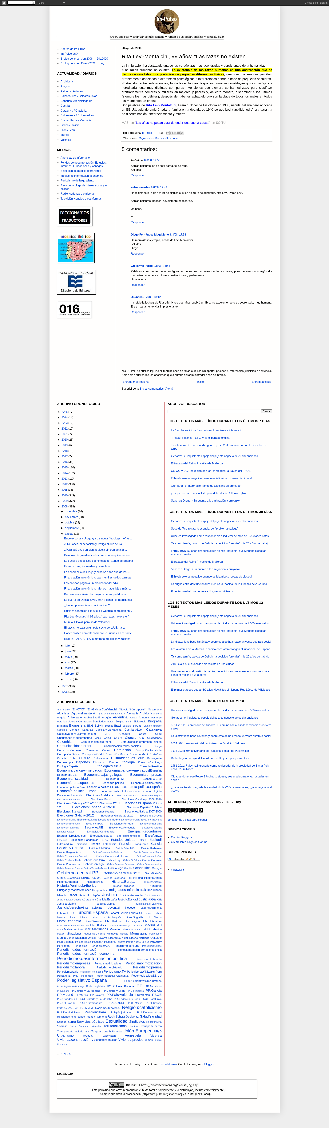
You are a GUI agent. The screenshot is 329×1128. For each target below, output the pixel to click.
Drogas (113, 762)
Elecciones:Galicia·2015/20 (117, 815)
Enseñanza (153, 835)
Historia (138, 877)
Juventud (114, 907)
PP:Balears (63, 991)
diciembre (71, 511)
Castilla (65, 105)
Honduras (155, 885)
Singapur (151, 1022)
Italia (82, 895)
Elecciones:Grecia (151, 815)
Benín (129, 721)
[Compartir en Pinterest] (182, 133)
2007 (64, 686)
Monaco (124, 933)
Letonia (61, 917)
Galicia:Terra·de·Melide (149, 864)
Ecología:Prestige (151, 766)
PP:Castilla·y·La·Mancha (85, 990)
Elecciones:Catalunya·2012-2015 (77, 803)
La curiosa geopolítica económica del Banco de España (98, 560)
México (61, 933)
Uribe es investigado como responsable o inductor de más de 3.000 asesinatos (220, 536)
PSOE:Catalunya (151, 999)
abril (68, 662)
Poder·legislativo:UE (98, 986)
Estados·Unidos (123, 840)
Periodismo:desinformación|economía (85, 953)
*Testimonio (155, 709)
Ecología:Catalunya (150, 762)
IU (88, 895)
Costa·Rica (156, 754)
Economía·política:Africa (146, 782)
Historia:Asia (95, 881)
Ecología (128, 762)
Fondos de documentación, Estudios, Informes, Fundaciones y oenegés (84, 164)
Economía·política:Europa (77, 791)
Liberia (84, 917)
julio (67, 645)
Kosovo (130, 907)
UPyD (158, 1031)
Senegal (62, 1021)
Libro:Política (98, 925)
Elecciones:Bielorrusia (68, 799)
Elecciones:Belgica (152, 795)
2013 (64, 478)
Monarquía (138, 933)
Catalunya (154, 729)
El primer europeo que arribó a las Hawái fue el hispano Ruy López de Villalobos (220, 689)
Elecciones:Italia (87, 819)
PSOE (157, 995)
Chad (158, 734)
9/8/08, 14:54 (162, 265)
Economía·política (112, 782)
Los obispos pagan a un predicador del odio (91, 583)
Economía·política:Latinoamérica (119, 791)
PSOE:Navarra (154, 1003)
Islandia (61, 895)
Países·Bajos (83, 941)
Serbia (72, 1021)
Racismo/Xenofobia (166, 138)
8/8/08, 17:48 (159, 187)
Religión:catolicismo (142, 1007)
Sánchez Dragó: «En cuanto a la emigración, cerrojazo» (205, 500)
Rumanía (101, 1016)
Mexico (157, 929)
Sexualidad (116, 1021)
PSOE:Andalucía (67, 999)
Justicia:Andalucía (131, 895)
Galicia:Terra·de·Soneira (70, 868)
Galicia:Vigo (115, 868)
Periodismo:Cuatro (152, 946)
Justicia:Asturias (153, 895)
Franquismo (141, 844)
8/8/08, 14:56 (152, 160)
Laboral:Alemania (151, 907)
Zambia (158, 1040)
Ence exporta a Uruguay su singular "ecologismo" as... (98, 538)
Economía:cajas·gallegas (103, 774)
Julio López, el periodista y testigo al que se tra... (94, 544)
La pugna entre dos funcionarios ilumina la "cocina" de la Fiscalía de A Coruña (219, 584)
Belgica (120, 721)
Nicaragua (114, 937)
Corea (106, 750)
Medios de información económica (82, 175)
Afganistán (63, 713)
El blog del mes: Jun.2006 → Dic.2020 (84, 58)
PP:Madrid (65, 995)
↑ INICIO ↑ (67, 1053)
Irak (143, 890)
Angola (61, 717)
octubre (70, 522)
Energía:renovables (128, 835)
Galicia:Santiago (93, 864)
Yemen (149, 1040)
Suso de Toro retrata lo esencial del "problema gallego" (204, 528)
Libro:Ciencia (155, 917)
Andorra (157, 713)
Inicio (200, 381)
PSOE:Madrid (135, 1003)
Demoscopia (65, 762)
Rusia (111, 1016)
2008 (64, 506)
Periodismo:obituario (109, 967)
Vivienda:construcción (73, 1040)
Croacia (61, 758)
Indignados (117, 890)
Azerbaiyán (75, 721)
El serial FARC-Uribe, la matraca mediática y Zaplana (97, 638)
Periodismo (80, 945)
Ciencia (130, 738)
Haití (129, 877)
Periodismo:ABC (100, 945)
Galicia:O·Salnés (132, 860)
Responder (138, 175)
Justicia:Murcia (106, 903)
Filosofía (95, 843)
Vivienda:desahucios (104, 1039)
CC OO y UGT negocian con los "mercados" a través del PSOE (211, 470)
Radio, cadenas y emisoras (78, 193)
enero (69, 679)
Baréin (110, 721)
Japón (96, 895)
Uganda (117, 1031)
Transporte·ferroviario (70, 1031)
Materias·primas (120, 929)
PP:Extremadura (135, 991)
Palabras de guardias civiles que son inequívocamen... (98, 555)
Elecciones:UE (94, 827)
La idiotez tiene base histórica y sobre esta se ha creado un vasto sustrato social (221, 641)
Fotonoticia (109, 844)
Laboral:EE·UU (66, 913)
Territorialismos (115, 1026)
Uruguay (88, 1035)
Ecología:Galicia (109, 766)
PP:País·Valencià (119, 995)
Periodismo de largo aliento (77, 180)
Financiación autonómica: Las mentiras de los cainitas (97, 577)
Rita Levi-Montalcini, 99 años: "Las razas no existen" (96, 616)
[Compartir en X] (175, 133)
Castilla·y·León (134, 729)
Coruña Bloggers (181, 837)
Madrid (150, 925)
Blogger (209, 1064)
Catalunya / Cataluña (73, 110)
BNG (90, 725)
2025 (64, 411)
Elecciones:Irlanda (66, 819)
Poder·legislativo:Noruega (70, 986)
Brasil (117, 725)
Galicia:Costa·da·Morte (69, 860)
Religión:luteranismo (149, 1012)
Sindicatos (137, 1021)
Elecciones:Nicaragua (68, 823)
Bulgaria (127, 726)
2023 (64, 422)
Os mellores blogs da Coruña (189, 842)
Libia (94, 917)
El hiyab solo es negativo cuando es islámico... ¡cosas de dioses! (211, 478)
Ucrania (106, 1031)
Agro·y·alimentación (83, 713)
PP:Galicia (154, 990)
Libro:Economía (69, 921)
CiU (141, 737)
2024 (64, 417)
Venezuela (133, 1035)
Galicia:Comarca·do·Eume (112, 856)
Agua (100, 713)
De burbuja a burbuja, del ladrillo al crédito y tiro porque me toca (210, 758)
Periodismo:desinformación (77, 949)
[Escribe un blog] (171, 133)
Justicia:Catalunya (85, 899)
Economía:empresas (146, 774)
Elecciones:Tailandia (68, 827)
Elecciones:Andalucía (99, 795)
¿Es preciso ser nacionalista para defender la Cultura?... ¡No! (209, 493)
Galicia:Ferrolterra (93, 860)
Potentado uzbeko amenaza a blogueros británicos (202, 591)
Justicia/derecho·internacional (79, 907)
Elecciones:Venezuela (122, 827)
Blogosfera (77, 725)
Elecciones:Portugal (121, 823)
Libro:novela (63, 925)
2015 (64, 467)
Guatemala (73, 877)
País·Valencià (65, 941)
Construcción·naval (69, 750)
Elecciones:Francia (103, 811)
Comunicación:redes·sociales (122, 746)
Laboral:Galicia (119, 913)
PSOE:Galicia (115, 1002)
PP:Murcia (82, 995)
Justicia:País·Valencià (149, 903)
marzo (69, 667)
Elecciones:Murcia (130, 819)
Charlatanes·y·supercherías (74, 737)
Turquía (96, 1031)
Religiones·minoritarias (71, 1016)
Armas (133, 717)
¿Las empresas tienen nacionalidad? (87, 605)
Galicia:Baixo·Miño (125, 848)
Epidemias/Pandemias (84, 839)
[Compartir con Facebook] (178, 133)
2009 (64, 500)
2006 (64, 691)
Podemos (87, 975)
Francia (125, 844)
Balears (88, 721)
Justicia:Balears (65, 899)
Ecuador (147, 791)
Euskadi (155, 840)
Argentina (120, 717)
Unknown (137, 297)
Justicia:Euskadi (127, 899)
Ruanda (90, 1016)
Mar (87, 929)
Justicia (109, 894)
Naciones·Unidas (86, 937)
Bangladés (99, 721)
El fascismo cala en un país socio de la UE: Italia (94, 627)
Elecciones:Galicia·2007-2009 (143, 811)
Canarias (87, 729)
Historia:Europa (123, 882)
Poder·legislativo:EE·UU (146, 975)
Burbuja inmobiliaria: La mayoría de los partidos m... (96, 594)
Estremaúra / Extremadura (77, 115)
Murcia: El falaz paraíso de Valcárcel (86, 622)
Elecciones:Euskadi (69, 811)
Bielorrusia (139, 721)
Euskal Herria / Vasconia (76, 120)
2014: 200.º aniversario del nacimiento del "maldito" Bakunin (208, 743)
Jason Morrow (168, 1064)
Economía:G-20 (152, 778)
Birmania (62, 725)
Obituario (156, 937)
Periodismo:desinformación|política (92, 958)
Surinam (83, 1026)
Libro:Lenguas (132, 921)
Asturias (62, 721)
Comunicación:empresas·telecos (141, 741)
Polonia (117, 986)
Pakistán (97, 941)
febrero (69, 673)
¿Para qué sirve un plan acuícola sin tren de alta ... (95, 549)
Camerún (62, 730)
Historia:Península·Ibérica (76, 886)
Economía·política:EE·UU (103, 786)
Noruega (144, 937)
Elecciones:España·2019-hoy (144, 807)
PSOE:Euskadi (66, 1003)
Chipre (118, 738)
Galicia (156, 844)
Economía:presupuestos (75, 783)
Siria (159, 1021)
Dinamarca (99, 762)
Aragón (65, 86)
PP (140, 985)
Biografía (155, 721)
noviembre (72, 516)
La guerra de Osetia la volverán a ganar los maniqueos (98, 599)
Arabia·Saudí (92, 717)
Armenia (144, 717)
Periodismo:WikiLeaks (141, 971)
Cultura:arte (101, 758)
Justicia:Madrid (66, 903)
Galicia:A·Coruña (70, 848)
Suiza (73, 1026)
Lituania (112, 925)
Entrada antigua (261, 381)
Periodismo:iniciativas (107, 963)
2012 (64, 484)
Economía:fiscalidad (72, 778)
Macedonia (137, 925)
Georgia (157, 868)
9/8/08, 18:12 (153, 297)
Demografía (154, 758)
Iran (149, 890)
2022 (64, 428)
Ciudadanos (154, 738)
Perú (159, 971)
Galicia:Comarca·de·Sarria (148, 852)
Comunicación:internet (74, 746)
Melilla (147, 929)
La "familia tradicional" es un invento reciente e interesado (206, 430)
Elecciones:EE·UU (110, 803)
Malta (60, 929)
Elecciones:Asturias (127, 795)
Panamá (121, 942)
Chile (98, 738)
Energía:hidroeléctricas (71, 835)
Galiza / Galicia (70, 125)
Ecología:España (67, 766)
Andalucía (67, 81)
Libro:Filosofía (93, 921)
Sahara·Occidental (127, 1016)
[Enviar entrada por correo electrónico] (161, 132)
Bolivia (99, 725)
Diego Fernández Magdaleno (150, 234)
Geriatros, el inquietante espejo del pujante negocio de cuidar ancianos (214, 456)
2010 (64, 495)
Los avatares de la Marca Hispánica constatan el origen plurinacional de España (220, 649)
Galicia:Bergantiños (69, 852)
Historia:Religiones (123, 885)
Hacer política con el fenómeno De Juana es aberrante (98, 633)
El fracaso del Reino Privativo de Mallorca (197, 463)
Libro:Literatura (152, 921)
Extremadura (65, 844)
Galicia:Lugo (113, 860)
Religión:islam (95, 1012)
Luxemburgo (123, 925)
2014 (64, 473)
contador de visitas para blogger (187, 819)
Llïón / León (68, 130)
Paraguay (156, 941)
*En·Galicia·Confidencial (102, 709)
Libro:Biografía (134, 917)
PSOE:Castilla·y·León (127, 999)
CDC (107, 734)
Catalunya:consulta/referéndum (76, 733)
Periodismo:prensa (147, 967)
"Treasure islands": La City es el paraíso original (200, 437)
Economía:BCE (67, 774)
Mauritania (136, 929)
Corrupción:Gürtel (93, 754)
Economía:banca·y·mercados (79, 770)
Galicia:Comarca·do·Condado (72, 856)
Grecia (61, 877)
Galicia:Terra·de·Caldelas (120, 864)
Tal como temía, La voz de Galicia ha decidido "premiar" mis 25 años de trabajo (220, 543)
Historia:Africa (153, 877)
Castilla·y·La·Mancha (108, 729)
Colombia (64, 742)
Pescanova (63, 975)
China (107, 737)
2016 (64, 461)
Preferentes (142, 994)
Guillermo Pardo (142, 265)
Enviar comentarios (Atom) (156, 388)
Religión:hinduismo (68, 1012)
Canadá (74, 729)
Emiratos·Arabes (65, 831)
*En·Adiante (63, 709)
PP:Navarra (97, 995)
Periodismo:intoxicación (144, 963)
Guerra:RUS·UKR (91, 877)
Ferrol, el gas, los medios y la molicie (87, 566)
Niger (125, 937)
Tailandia (95, 1026)
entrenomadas (140, 187)
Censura (124, 733)
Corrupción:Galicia (68, 754)
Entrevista (62, 840)
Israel (73, 895)
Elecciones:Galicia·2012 (75, 815)
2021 (64, 434)
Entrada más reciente (136, 381)
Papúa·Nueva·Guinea (137, 942)
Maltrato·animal (73, 929)
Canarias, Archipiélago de (76, 100)
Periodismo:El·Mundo (149, 959)
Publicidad (86, 1008)
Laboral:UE (136, 913)
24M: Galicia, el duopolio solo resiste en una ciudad (202, 663)
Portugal (129, 986)
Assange (156, 717)
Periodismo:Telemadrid (91, 972)
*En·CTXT (78, 709)
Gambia (128, 868)
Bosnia (109, 725)
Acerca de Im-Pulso (73, 48)
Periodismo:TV (115, 971)
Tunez (87, 1031)
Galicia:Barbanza (151, 848)
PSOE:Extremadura (90, 1003)
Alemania (132, 713)
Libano (72, 917)
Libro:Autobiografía (111, 917)
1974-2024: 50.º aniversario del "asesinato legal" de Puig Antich (210, 750)
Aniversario (75, 717)
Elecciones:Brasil (101, 799)
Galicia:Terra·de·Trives (95, 868)
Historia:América (67, 881)
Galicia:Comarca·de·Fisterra (107, 852)
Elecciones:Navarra (151, 819)
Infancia (133, 890)
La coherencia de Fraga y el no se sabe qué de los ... (97, 572)
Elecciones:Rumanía (151, 823)
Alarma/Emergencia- (115, 713)
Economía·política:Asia (71, 787)
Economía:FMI (115, 778)
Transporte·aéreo (151, 1026)
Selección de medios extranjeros (81, 170)
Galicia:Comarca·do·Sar (149, 856)
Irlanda (157, 890)
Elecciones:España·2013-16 (93, 807)
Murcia (65, 134)
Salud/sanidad (151, 1016)
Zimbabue (62, 1044)
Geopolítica (142, 868)
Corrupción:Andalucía (149, 750)
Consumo (92, 750)
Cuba (72, 758)
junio (68, 651)
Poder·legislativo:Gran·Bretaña (143, 980)
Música (70, 938)
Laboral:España (92, 912)
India (105, 890)
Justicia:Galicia (150, 899)
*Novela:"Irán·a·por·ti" (132, 709)
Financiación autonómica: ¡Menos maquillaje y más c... (98, 588)
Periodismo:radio (67, 971)
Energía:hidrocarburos (145, 831)
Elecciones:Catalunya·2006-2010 (142, 799)
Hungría (97, 890)
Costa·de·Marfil (139, 754)
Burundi (137, 725)
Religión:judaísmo (121, 1012)
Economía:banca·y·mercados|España (133, 770)
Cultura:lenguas (123, 758)
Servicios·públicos (90, 1021)
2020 (64, 439)
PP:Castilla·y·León (113, 990)
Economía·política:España (142, 787)
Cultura (84, 758)
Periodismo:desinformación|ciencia (140, 949)
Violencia (156, 1035)
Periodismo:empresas (73, 963)
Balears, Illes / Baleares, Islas (79, 95)
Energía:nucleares (101, 835)
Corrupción (122, 750)
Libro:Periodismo (80, 925)
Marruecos (100, 929)
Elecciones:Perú (94, 823)
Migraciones (146, 138)
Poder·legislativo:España (82, 980)
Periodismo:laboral (71, 967)
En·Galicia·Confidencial (101, 831)
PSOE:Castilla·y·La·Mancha (95, 999)
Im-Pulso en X (69, 53)
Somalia (62, 1026)
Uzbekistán (109, 1035)
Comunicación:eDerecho (96, 741)
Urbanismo (65, 1035)
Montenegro (155, 933)
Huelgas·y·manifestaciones (74, 890)
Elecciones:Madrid (109, 819)
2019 (64, 445)
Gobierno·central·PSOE (122, 873)
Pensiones (63, 945)
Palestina (110, 941)
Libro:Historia (113, 921)
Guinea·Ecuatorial (114, 877)
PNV (75, 975)
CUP (141, 758)
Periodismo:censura (126, 945)
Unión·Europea (137, 1030)
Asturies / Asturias (72, 91)
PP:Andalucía (153, 986)
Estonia (142, 840)
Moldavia (112, 933)
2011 (64, 489)
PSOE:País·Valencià (67, 1008)
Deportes (83, 762)
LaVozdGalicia (153, 913)
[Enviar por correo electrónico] (168, 133)
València (66, 139)
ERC (105, 839)
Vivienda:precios (130, 1040)
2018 (64, 450)
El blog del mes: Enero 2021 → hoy (82, 63)
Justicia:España (107, 899)
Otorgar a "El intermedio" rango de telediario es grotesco (205, 485)
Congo (158, 746)
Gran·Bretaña (153, 873)
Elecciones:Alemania (69, 795)
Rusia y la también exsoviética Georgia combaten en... (98, 610)
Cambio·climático (153, 726)
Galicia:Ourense (152, 860)
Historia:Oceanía (153, 882)
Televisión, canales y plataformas (81, 198)
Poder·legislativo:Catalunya (112, 975)
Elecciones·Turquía (151, 827)
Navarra (102, 937)
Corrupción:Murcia (117, 754)
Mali (159, 925)
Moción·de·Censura (94, 933)
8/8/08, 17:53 (178, 234)
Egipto (158, 791)
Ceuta (142, 734)
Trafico (133, 1026)
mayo (69, 656)
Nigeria (133, 937)
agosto (69, 533)
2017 (64, 456)
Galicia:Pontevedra (68, 864)
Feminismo (81, 844)
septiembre (72, 528)
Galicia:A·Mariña (99, 848)
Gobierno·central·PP (77, 872)
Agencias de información (76, 157)
